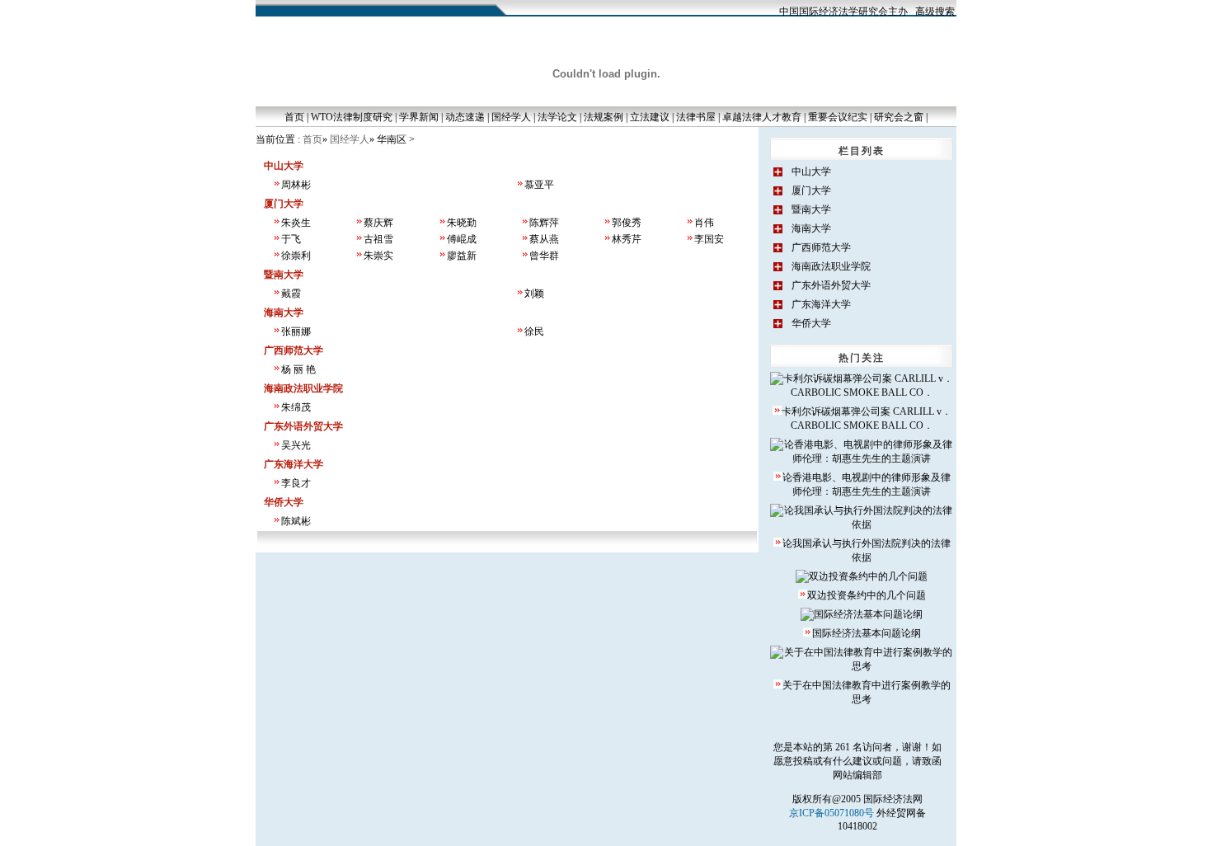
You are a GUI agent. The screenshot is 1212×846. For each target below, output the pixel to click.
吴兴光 (296, 445)
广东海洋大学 (821, 304)
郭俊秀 (626, 222)
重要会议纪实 (837, 117)
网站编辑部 (857, 775)
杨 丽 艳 (298, 369)
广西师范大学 (821, 247)
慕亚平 (539, 184)
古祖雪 (378, 239)
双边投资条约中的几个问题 (866, 595)
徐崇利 (296, 255)
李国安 (709, 239)
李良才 (296, 483)
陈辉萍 (544, 222)
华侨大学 (811, 323)
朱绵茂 (296, 407)
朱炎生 (296, 222)
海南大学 (811, 228)
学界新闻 (419, 117)
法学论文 (557, 117)
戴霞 (291, 293)
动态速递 (465, 117)
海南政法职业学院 (831, 266)
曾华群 (544, 255)
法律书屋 (696, 117)
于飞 (291, 239)
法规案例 (603, 117)
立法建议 (649, 117)
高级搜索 (935, 11)
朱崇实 (378, 255)
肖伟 (704, 222)
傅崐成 (462, 239)
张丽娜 (296, 331)
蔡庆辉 (378, 222)
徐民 (534, 331)
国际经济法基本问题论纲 (866, 633)
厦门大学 (811, 190)
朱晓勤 (462, 222)
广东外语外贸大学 (831, 285)
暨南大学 (811, 209)
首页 (294, 117)
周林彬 (296, 184)
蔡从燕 (544, 239)
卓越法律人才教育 (761, 117)
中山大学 (811, 171)
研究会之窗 (898, 117)
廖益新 (462, 255)
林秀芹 (626, 239)
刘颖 (534, 293)
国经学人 (511, 117)
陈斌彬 (296, 521)
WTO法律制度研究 (351, 117)
